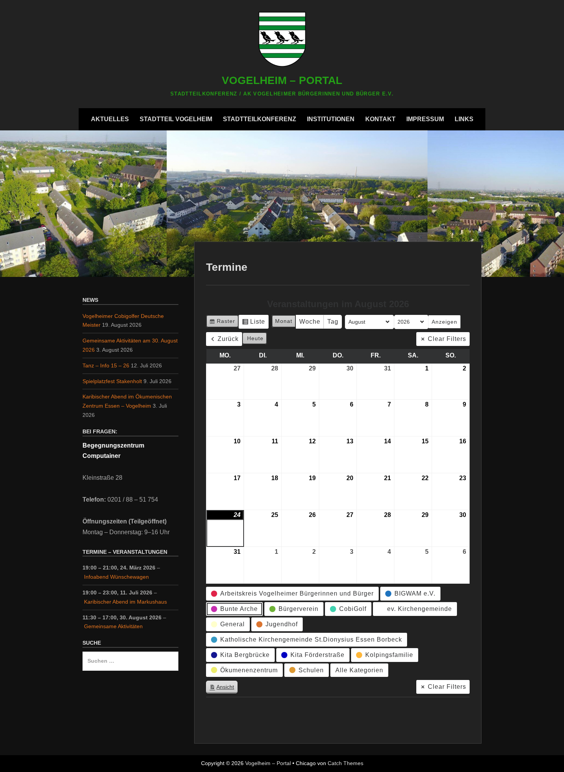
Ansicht (223, 688)
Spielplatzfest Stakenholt (112, 381)
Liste (253, 323)
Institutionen (331, 119)
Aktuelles (110, 119)
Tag (332, 321)
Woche (309, 321)
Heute (255, 338)
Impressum (425, 119)
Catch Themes (345, 763)
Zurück (228, 339)
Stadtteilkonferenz (259, 119)
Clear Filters (447, 339)
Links (464, 119)
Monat (283, 321)
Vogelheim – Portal (282, 80)
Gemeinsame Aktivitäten (113, 626)
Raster (222, 323)
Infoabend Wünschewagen (116, 577)
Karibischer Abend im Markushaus (125, 602)
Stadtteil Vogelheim (176, 119)
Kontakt (380, 119)
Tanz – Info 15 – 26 (105, 365)
